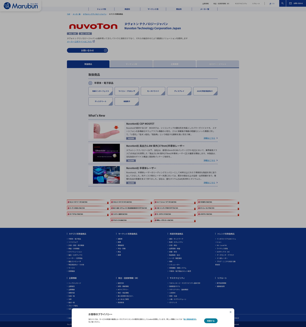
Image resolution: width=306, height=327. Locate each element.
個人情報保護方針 (190, 319)
